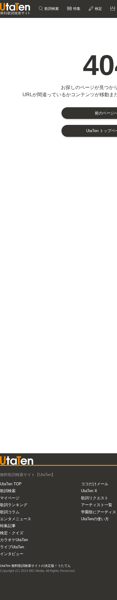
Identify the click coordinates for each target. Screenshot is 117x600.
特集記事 (8, 526)
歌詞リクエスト (94, 498)
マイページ (10, 498)
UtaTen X (89, 491)
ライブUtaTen (12, 547)
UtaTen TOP (11, 484)
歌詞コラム (10, 512)
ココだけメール (94, 484)
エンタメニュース (15, 519)
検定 (98, 9)
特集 (76, 9)
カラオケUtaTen (14, 540)
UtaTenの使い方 (95, 519)
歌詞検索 (51, 9)
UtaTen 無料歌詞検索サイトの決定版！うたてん (35, 565)
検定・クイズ (11, 533)
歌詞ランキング (13, 505)
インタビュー (11, 554)
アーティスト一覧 (96, 505)
